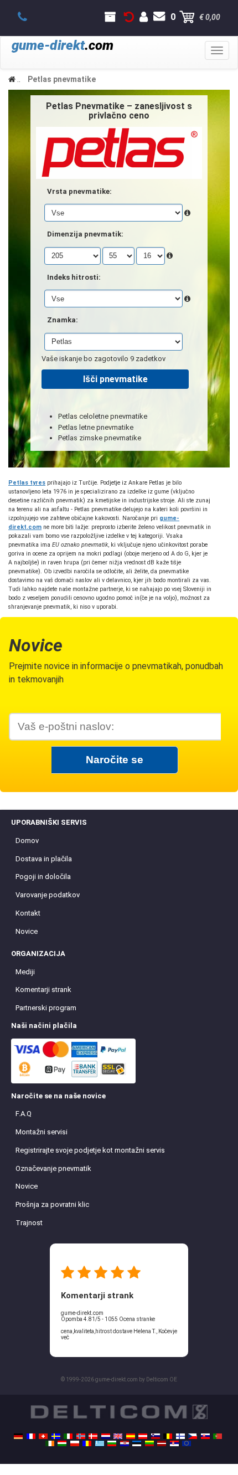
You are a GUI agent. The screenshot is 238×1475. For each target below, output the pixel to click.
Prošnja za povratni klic (52, 1204)
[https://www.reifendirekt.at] (142, 1436)
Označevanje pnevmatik (53, 1168)
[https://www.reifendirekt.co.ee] (136, 1443)
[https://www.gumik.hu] (62, 1443)
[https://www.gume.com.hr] (124, 1443)
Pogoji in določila (43, 876)
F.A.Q (23, 1113)
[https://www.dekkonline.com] (80, 1436)
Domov (27, 840)
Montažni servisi (41, 1132)
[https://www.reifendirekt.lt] (149, 1443)
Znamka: (62, 320)
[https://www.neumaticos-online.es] (130, 1436)
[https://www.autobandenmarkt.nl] (105, 1436)
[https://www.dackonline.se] (55, 1436)
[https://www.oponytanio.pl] (74, 1443)
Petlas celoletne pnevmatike (102, 416)
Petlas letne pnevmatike (95, 427)
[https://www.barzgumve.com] (111, 1443)
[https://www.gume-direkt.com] (155, 1436)
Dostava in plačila (43, 859)
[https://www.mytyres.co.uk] (117, 1436)
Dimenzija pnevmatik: (85, 234)
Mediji (25, 972)
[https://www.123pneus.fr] (31, 1436)
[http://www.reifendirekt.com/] (186, 1443)
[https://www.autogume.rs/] (174, 1443)
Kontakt (27, 913)
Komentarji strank (43, 989)
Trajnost (29, 1223)
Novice (26, 931)
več (65, 1337)
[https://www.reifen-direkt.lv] (161, 1443)
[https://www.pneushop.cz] (192, 1436)
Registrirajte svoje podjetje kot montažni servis (90, 1150)
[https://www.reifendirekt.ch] (43, 1436)
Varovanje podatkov (47, 895)
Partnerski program (45, 1008)
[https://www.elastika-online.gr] (99, 1443)
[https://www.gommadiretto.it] (68, 1436)
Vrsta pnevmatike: (79, 191)
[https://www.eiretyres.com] (49, 1443)
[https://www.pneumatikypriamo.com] (205, 1436)
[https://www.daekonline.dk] (93, 1436)
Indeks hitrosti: (74, 277)
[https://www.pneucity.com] (217, 1436)
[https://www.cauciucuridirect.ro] (86, 1443)
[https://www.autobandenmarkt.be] (167, 1436)
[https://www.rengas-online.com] (180, 1436)
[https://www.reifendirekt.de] (18, 1436)
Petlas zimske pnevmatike (99, 438)
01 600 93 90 (28, 17)
